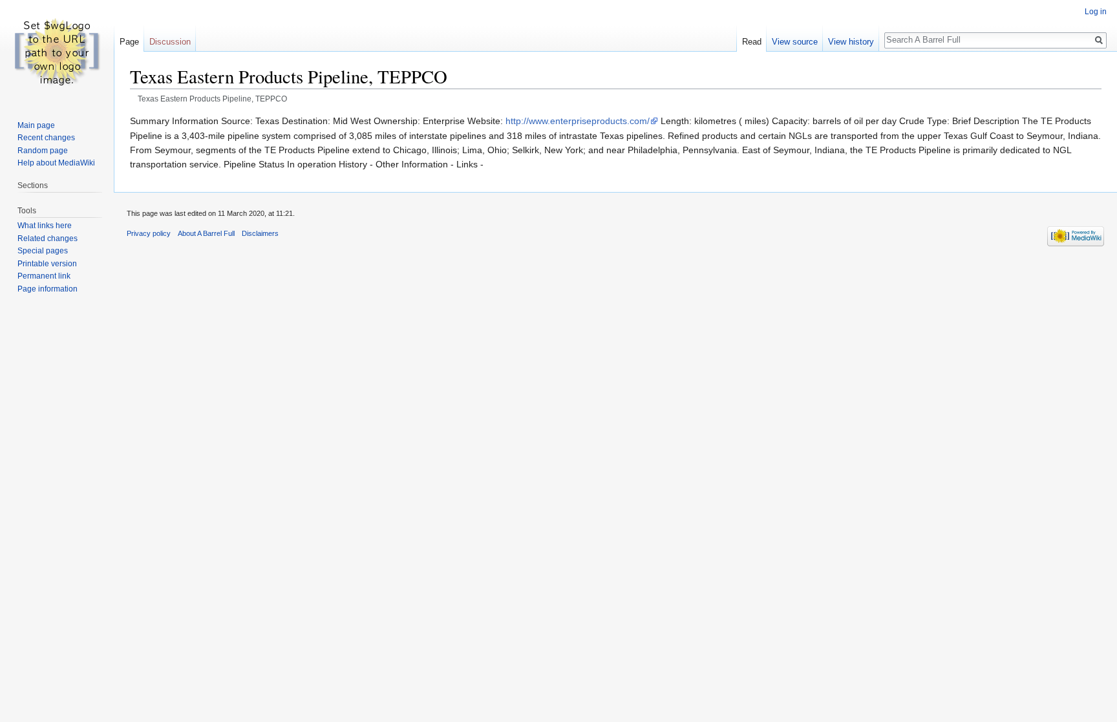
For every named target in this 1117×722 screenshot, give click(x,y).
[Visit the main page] (57, 51)
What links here (44, 225)
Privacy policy (149, 233)
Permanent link (43, 276)
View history (851, 42)
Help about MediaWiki (56, 162)
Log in (1096, 11)
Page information (47, 288)
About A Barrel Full (206, 233)
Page (129, 42)
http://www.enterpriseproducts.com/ (577, 121)
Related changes (47, 238)
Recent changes (46, 137)
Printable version (47, 263)
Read (751, 42)
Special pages (42, 250)
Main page (36, 125)
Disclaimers (260, 233)
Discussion (170, 42)
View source (795, 42)
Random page (42, 150)
